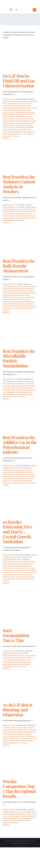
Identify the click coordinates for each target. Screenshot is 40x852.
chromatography (7, 108)
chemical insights (30, 655)
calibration (22, 288)
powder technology (24, 121)
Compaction (6, 812)
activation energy (22, 727)
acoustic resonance (16, 286)
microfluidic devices (9, 390)
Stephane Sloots (9, 99)
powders (30, 394)
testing (10, 134)
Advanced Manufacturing (10, 383)
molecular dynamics (14, 736)
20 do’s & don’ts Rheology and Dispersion (17, 709)
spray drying (30, 740)
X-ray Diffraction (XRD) (26, 579)
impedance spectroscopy (22, 293)
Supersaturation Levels (25, 574)
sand (29, 129)
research (12, 662)
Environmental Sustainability (11, 476)
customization (7, 657)
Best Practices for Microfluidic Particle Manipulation (19, 358)
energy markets (30, 474)
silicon (5, 396)
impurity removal (8, 116)
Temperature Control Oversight (25, 576)
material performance (19, 297)
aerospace (31, 727)
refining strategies (15, 125)
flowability (32, 112)
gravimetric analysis (22, 209)
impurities (32, 114)
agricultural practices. (18, 655)
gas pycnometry (29, 291)
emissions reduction (19, 474)
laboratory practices (27, 211)
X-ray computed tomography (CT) (23, 308)
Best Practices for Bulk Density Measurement (19, 265)
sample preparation (24, 218)
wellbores (31, 134)
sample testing (17, 129)
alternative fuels (7, 470)
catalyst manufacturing (9, 730)
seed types (14, 664)
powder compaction (13, 818)
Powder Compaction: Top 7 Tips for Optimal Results (19, 788)
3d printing (13, 727)
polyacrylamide (13, 121)
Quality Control (14, 218)
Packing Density (15, 812)
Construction (30, 288)
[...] (15, 94)
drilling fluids (18, 110)
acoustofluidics (14, 381)
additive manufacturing (26, 381)
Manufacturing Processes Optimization (14, 568)
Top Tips (5, 101)
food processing (19, 291)
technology (23, 131)
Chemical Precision (15, 559)
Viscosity (11, 101)
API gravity (16, 103)
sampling (24, 129)
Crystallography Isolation (10, 561)
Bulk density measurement (11, 288)
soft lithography (12, 396)
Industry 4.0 (27, 734)
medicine (5, 736)
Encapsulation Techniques (10, 653)
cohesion (5, 732)
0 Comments (15, 136)
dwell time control (14, 816)
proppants (26, 123)
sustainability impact (24, 664)
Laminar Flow (19, 388)
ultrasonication (14, 743)
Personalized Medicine (9, 394)
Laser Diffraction (8, 295)
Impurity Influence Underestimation (18, 563)
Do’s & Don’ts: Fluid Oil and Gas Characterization (19, 80)
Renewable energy (26, 480)
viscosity (24, 134)
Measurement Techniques (17, 299)
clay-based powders (19, 108)
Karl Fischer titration (14, 211)
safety (10, 129)
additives (28, 467)
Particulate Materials (22, 392)
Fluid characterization (9, 114)
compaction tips (13, 814)
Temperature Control (9, 576)
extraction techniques (21, 112)
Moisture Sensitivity (9, 207)
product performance (14, 480)
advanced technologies (29, 286)
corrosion (28, 108)
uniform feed (21, 820)
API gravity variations (25, 103)
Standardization (7, 308)
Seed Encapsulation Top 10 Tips (16, 635)
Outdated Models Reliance (23, 570)
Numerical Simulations (29, 390)
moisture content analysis (16, 213)
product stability (26, 216)
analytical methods (30, 207)
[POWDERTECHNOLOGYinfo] (11, 3)
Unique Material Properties (11, 579)
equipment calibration (9, 209)
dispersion (20, 732)
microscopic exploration (15, 659)
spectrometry (7, 131)
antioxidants (16, 470)
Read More (6, 138)
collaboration (26, 559)
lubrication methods (26, 816)
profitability (18, 123)
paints (23, 736)
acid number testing (24, 101)
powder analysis (16, 216)
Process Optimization (28, 301)
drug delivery (15, 386)
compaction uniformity (24, 814)
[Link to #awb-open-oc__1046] (34, 10)
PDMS (30, 392)
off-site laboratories (19, 116)
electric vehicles (7, 474)
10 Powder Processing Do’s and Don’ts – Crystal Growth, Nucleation (17, 531)
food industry (7, 734)
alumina (10, 103)
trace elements (17, 134)
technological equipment (10, 666)
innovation (34, 293)
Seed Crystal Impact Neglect (24, 572)
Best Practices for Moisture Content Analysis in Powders (19, 184)
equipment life (26, 110)
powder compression (25, 818)
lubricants (10, 478)
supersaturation (13, 574)
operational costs (21, 118)
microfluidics (19, 390)
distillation (10, 110)
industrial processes (17, 734)
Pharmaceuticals (16, 301)
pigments (5, 738)
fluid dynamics (7, 388)
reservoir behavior (26, 125)
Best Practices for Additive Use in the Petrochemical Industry (20, 444)
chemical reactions (22, 730)
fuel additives (24, 476)
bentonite (6, 105)
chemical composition (24, 105)
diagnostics (21, 383)
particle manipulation (9, 392)
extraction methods (8, 112)
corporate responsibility (18, 472)
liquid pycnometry (18, 295)
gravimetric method (8, 293)
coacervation (32, 730)
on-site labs (11, 118)
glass (13, 388)
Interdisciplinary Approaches (22, 566)
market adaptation (19, 478)
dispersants (28, 472)
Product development (9, 304)
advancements (7, 655)
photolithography (22, 394)
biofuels (23, 470)
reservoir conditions (9, 127)
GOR (27, 114)
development (13, 732)
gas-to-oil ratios (21, 114)
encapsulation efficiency (19, 657)
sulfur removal (23, 483)
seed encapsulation (22, 662)
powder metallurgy (26, 738)
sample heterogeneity (17, 306)
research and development (11, 483)
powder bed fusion (14, 738)
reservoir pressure (20, 127)
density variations (8, 291)
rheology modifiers (20, 740)
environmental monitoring (27, 386)
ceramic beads (13, 105)
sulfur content (15, 131)
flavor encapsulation (30, 732)
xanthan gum (7, 136)
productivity (11, 123)
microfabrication (28, 388)
